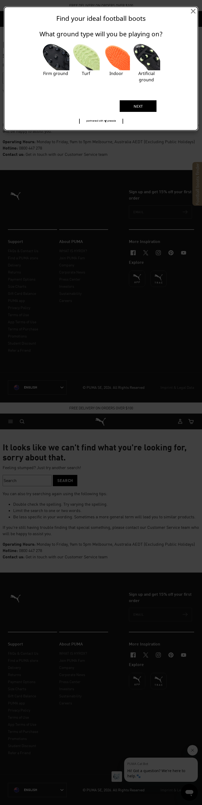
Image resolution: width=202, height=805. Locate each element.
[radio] (55, 64)
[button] (101, 121)
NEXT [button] (138, 106)
